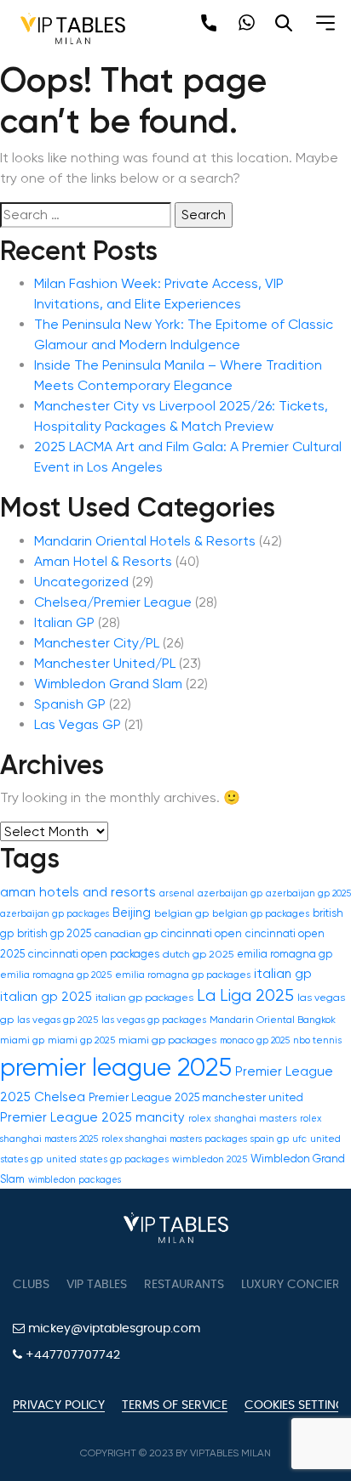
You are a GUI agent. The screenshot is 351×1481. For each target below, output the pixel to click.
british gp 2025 (54, 933)
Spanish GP (70, 704)
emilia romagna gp (284, 953)
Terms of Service (174, 1405)
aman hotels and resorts (78, 892)
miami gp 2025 (81, 1040)
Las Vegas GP (77, 724)
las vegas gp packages (153, 1020)
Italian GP (64, 622)
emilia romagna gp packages (182, 975)
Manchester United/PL (105, 663)
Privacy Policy (59, 1405)
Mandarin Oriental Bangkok (273, 1020)
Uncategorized (81, 582)
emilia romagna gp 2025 (56, 975)
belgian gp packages (260, 913)
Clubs (31, 1285)
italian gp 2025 (46, 997)
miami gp (22, 1040)
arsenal (176, 893)
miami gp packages (167, 1040)
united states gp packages (107, 1159)
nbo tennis (317, 1040)
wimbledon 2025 (209, 1159)
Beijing (131, 912)
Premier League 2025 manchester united (196, 1097)
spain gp (269, 1139)
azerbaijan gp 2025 (308, 893)
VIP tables (96, 1285)
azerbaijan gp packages (54, 913)
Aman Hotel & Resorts (103, 561)
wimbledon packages (74, 1179)
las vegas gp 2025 (57, 1020)
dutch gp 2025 (198, 954)
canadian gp (126, 934)
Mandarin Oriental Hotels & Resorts (145, 541)
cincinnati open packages (93, 953)
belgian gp (181, 913)
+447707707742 (71, 1355)
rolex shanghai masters (242, 1118)
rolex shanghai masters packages (174, 1139)
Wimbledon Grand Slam (108, 683)
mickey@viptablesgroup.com (112, 1329)
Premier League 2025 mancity (92, 1117)
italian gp (283, 973)
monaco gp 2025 (255, 1040)
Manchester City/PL (96, 643)
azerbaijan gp (230, 893)
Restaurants (184, 1285)
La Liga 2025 (245, 995)
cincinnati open (201, 933)
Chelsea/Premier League (113, 602)
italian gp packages (144, 997)
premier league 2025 (116, 1067)
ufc (299, 1139)
